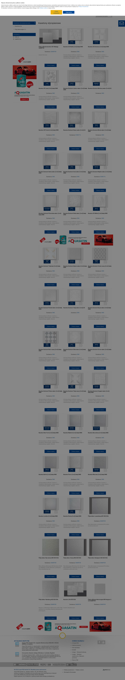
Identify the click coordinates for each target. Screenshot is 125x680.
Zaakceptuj (69, 12)
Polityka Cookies (43, 8)
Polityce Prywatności (83, 6)
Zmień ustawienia (56, 12)
